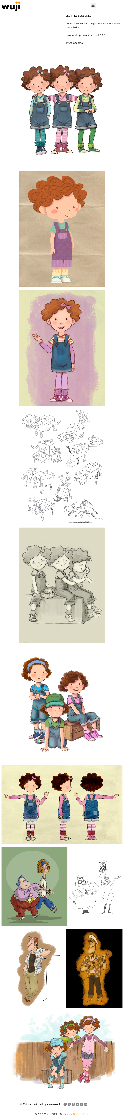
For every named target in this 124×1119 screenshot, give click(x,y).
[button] (93, 5)
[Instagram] (69, 1104)
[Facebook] (73, 1104)
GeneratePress (81, 1114)
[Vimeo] (77, 1104)
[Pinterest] (81, 1104)
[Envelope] (85, 1104)
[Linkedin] (65, 1104)
